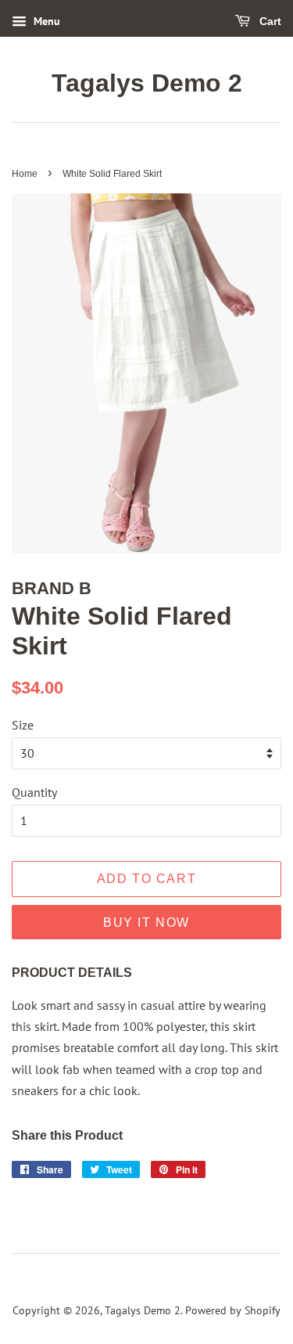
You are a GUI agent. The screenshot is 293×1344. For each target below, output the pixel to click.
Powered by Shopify (232, 1310)
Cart (268, 21)
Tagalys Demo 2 (147, 83)
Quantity (34, 792)
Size (23, 725)
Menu (45, 21)
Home (25, 173)
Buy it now (146, 922)
